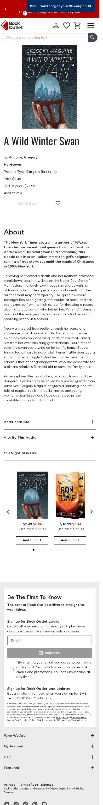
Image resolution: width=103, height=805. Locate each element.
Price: (12, 179)
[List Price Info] (6, 186)
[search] (92, 37)
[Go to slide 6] (62, 550)
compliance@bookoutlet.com (74, 720)
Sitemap (47, 784)
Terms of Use (28, 784)
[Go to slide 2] (39, 550)
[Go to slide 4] (51, 550)
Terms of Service (79, 717)
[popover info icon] (55, 172)
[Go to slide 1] (33, 550)
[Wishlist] (66, 25)
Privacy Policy (62, 717)
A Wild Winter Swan (41, 140)
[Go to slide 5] (56, 550)
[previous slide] (5, 9)
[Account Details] (56, 25)
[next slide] (90, 512)
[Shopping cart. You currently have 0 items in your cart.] (77, 25)
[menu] (90, 25)
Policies (10, 784)
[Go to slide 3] (45, 550)
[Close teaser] (25, 13)
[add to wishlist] (58, 203)
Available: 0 (13, 193)
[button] (61, 6)
